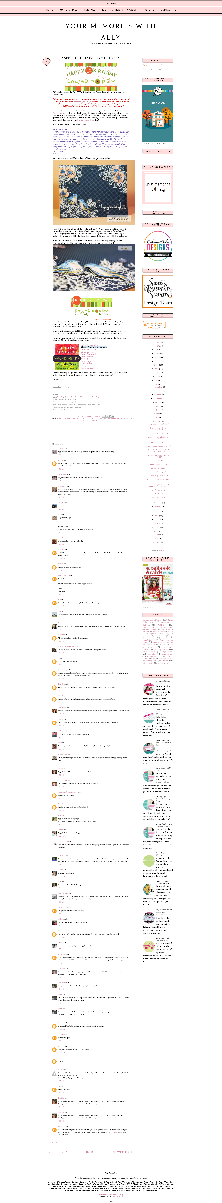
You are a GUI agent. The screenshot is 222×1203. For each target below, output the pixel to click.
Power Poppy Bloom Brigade (118, 419)
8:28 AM (61, 509)
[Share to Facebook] (110, 416)
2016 (157, 380)
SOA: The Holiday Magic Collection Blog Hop (164, 825)
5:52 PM (61, 690)
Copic (75, 419)
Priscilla (60, 768)
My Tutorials (68, 10)
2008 (156, 535)
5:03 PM (61, 629)
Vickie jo (60, 719)
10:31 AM (61, 963)
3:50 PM (61, 1064)
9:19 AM (61, 544)
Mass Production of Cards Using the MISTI (159, 450)
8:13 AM (61, 497)
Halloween (145, 631)
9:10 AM (61, 532)
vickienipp (61, 731)
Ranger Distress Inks (160, 636)
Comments (148, 70)
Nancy (60, 743)
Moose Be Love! (158, 498)
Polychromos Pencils (156, 633)
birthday (61, 419)
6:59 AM (61, 469)
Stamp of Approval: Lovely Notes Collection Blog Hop (164, 711)
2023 (157, 353)
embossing (84, 419)
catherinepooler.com (161, 649)
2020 (156, 365)
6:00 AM (61, 902)
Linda (59, 1086)
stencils (165, 660)
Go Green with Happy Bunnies (158, 472)
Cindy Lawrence (88, 352)
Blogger (161, 550)
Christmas (146, 625)
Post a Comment (57, 1143)
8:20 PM (61, 850)
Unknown (61, 549)
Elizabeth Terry (62, 670)
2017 (157, 376)
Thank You (152, 644)
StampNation (147, 640)
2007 (157, 539)
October (157, 394)
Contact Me (168, 10)
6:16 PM (61, 725)
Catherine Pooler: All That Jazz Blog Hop (163, 882)
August (158, 402)
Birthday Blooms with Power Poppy (159, 456)
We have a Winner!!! (159, 468)
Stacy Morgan (87, 366)
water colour (161, 663)
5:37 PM (61, 679)
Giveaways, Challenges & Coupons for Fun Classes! (159, 485)
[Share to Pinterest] (113, 416)
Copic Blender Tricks (166, 627)
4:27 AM (61, 1138)
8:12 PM (61, 836)
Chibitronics (165, 622)
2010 (156, 527)
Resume (149, 10)
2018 (157, 373)
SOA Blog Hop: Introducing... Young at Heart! (164, 798)
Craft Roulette (151, 629)
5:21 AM (61, 1041)
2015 (157, 384)
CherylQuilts (62, 486)
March (157, 421)
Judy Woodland (62, 754)
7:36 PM (61, 810)
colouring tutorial (149, 651)
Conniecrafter (62, 983)
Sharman (60, 829)
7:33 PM (61, 787)
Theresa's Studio (63, 907)
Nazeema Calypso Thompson (67, 646)
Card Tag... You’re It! (159, 476)
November (158, 391)
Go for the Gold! (159, 490)
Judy (59, 599)
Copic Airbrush (148, 627)
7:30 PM (61, 763)
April (158, 417)
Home (90, 1152)
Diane (59, 881)
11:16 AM (61, 977)
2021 (157, 361)
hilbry (59, 1058)
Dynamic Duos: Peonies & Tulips (75, 397)
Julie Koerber (87, 357)
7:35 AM (61, 937)
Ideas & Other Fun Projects (120, 10)
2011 (157, 523)
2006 (157, 542)
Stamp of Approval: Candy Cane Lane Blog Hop (163, 742)
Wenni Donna (62, 1126)
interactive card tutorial (154, 656)
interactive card (167, 654)
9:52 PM (61, 1003)
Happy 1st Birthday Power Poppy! (159, 437)
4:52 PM (61, 606)
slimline (161, 658)
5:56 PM (61, 714)
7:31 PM (61, 775)
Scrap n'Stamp (165, 638)
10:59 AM (61, 570)
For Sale (89, 10)
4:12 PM (61, 594)
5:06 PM (61, 641)
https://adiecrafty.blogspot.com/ (67, 792)
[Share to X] (108, 416)
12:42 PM (61, 1052)
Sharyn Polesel (62, 474)
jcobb (59, 611)
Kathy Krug (61, 684)
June (158, 410)
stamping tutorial (151, 661)
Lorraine (60, 942)
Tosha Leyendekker (89, 368)
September (158, 398)
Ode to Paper (62, 804)
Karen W (60, 538)
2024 (157, 350)
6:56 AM (61, 455)
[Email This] (103, 416)
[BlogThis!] (105, 416)
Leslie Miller (86, 364)
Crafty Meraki (165, 629)
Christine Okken (88, 350)
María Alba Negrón (64, 575)
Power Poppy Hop (91, 421)
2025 (157, 346)
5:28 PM (61, 653)
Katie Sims (86, 361)
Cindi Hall (61, 919)
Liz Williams (61, 968)
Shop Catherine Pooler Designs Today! (164, 910)
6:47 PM (61, 737)
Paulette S (61, 1070)
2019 (157, 369)
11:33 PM (61, 876)
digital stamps (167, 651)
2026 (157, 342)
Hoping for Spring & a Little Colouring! (159, 480)
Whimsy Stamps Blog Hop (159, 464)
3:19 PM (61, 1093)
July (157, 406)
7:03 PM (61, 749)
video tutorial (147, 663)
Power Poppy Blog (82, 102)
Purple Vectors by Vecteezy (111, 1194)
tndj (59, 658)
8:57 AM (61, 949)
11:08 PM (61, 1029)
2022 (156, 357)
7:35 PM (61, 798)
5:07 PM (61, 1081)
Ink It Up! (159, 460)
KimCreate (61, 448)
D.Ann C (60, 460)
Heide (59, 815)
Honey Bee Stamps (158, 631)
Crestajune (61, 503)
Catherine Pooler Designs (151, 620)
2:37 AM (61, 888)
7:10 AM (61, 925)
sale (154, 658)
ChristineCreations (63, 841)
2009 (156, 531)
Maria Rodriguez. (63, 893)
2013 (157, 516)
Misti (59, 514)
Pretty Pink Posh (66, 402)
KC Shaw (61, 870)
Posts (147, 66)
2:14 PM (61, 989)
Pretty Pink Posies (159, 442)
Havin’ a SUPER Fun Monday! (159, 446)
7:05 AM (61, 481)
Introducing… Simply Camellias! (159, 428)
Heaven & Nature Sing (92, 397)
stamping (170, 658)
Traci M (60, 994)
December (158, 387)
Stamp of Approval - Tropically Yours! (163, 939)
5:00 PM (61, 617)
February (157, 503)
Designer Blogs (117, 1196)
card (69, 419)
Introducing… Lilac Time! (158, 433)
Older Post (58, 1152)
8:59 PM (61, 864)
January (158, 507)
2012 (157, 519)
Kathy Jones (86, 359)
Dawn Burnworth (88, 354)
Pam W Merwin (62, 780)
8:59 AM (61, 521)
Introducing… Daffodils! (159, 424)
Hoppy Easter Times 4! (158, 494)
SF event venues (112, 1132)
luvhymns (61, 1034)
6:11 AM (61, 914)
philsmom (61, 931)
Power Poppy (59, 113)
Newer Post (123, 1152)
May (158, 414)
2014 (156, 512)
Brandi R (60, 564)
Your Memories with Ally (111, 32)
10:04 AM (61, 558)
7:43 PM (61, 824)
